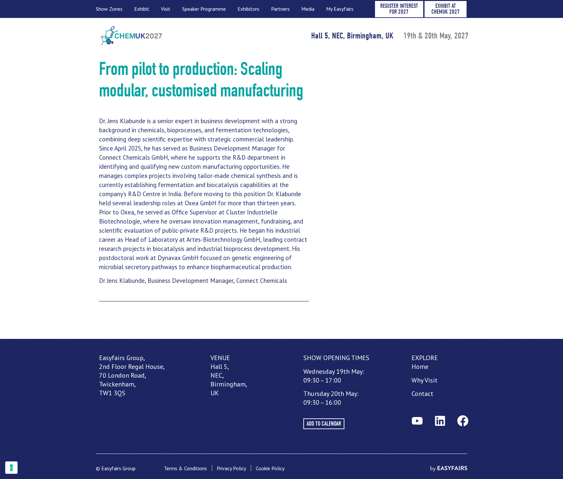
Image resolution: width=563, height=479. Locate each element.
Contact (422, 393)
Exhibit (141, 9)
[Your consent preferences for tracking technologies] (11, 467)
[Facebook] (462, 421)
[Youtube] (417, 421)
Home (419, 366)
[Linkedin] (439, 421)
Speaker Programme (204, 9)
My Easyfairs (340, 9)
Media (307, 9)
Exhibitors (248, 9)
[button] (399, 9)
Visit (165, 9)
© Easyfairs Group (116, 468)
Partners (280, 9)
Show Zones (109, 9)
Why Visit (424, 380)
